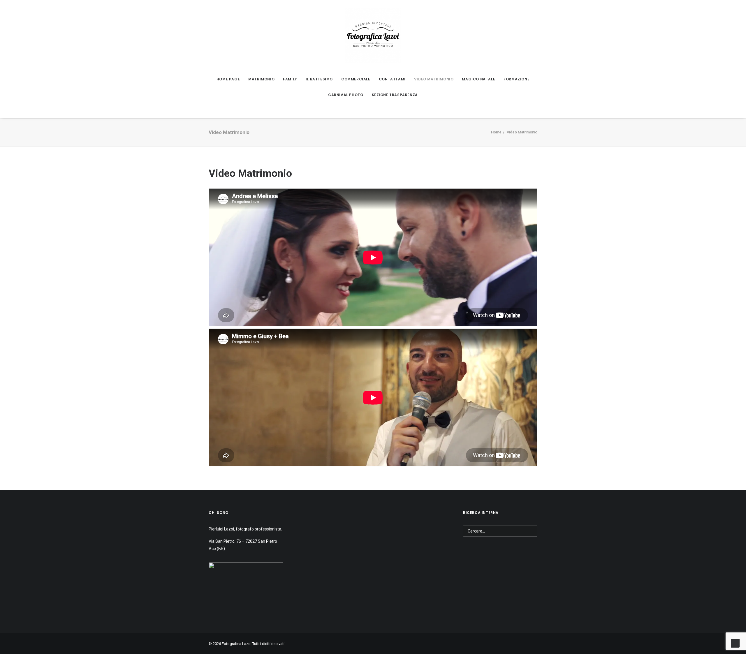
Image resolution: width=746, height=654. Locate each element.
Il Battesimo (319, 79)
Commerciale (355, 79)
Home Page (228, 79)
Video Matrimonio (434, 79)
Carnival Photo (345, 94)
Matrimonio (261, 79)
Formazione (516, 79)
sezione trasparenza (395, 94)
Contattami (392, 79)
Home (496, 132)
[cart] (225, 110)
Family (290, 79)
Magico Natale (478, 79)
